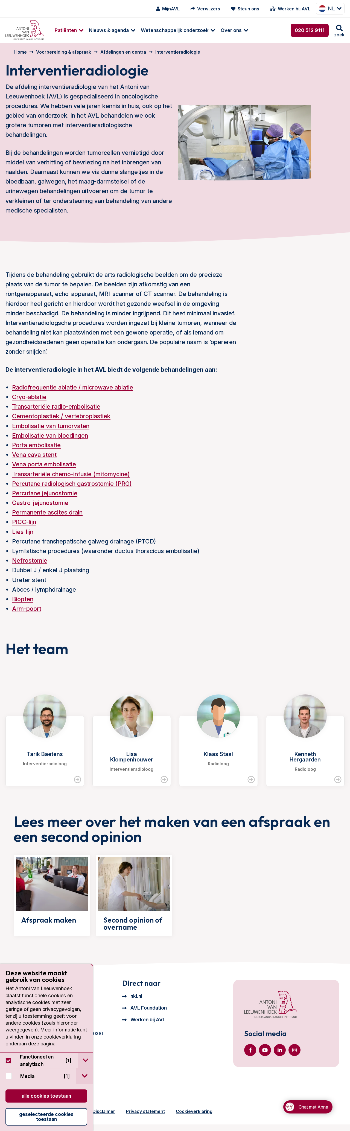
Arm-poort (26, 608)
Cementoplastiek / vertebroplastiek (61, 416)
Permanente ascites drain (47, 512)
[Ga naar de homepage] (270, 1005)
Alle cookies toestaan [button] (46, 1096)
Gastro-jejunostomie (40, 502)
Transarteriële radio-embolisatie (56, 406)
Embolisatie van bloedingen (50, 435)
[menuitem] (66, 30)
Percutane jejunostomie (44, 493)
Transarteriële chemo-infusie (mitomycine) (71, 474)
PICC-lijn (24, 521)
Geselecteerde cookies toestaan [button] (46, 1116)
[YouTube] (265, 1050)
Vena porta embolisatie (44, 464)
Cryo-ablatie (29, 396)
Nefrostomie (29, 560)
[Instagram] (294, 1050)
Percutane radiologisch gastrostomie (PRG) (72, 483)
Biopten (22, 599)
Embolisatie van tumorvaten (50, 425)
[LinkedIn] (280, 1050)
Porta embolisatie (36, 445)
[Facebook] (250, 1050)
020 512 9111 (310, 30)
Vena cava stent (34, 454)
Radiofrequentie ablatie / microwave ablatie (72, 387)
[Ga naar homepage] (24, 30)
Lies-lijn (22, 531)
